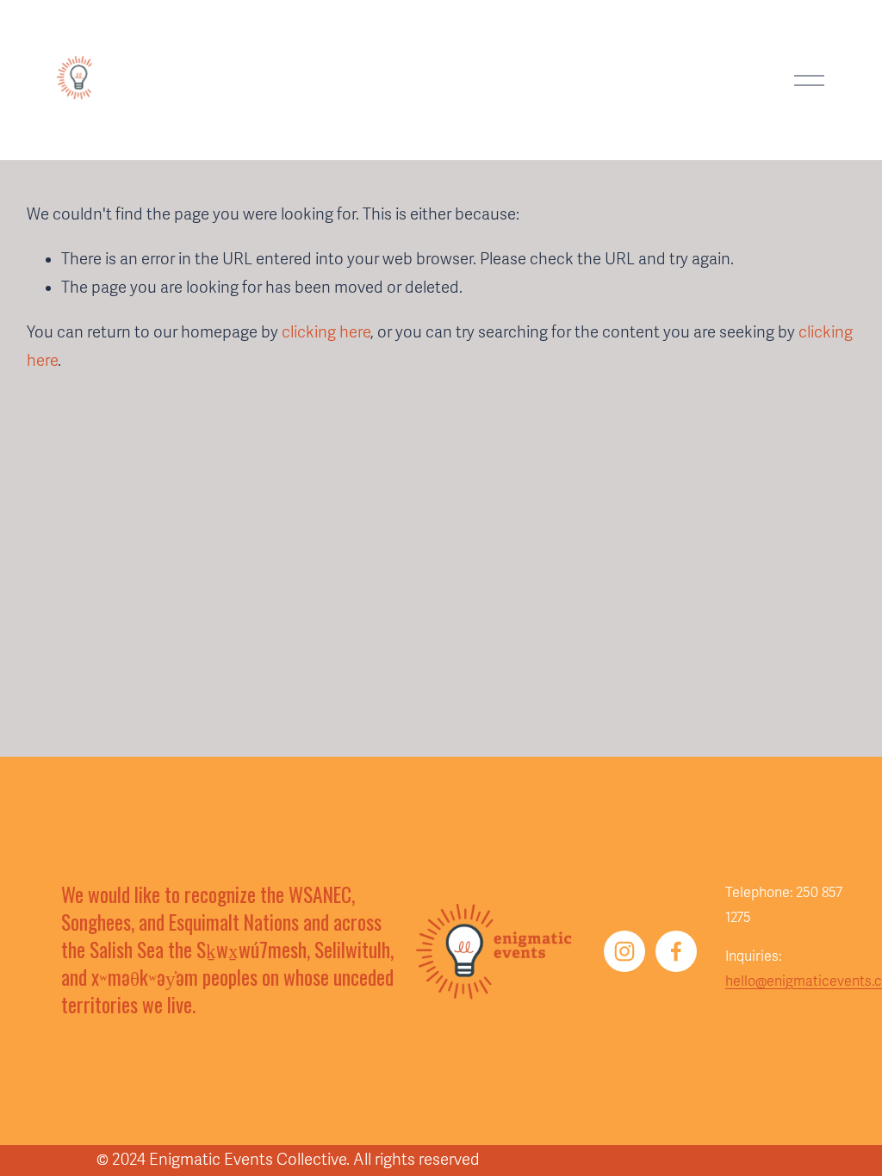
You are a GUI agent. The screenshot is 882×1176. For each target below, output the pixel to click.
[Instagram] (624, 951)
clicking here (326, 332)
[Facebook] (676, 951)
